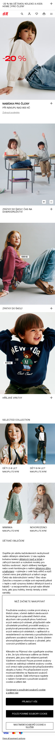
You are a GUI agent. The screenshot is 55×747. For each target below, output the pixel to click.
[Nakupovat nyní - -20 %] (51, 103)
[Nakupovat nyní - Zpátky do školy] (51, 308)
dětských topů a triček (30, 559)
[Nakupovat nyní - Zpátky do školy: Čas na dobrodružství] (51, 209)
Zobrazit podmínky (11, 112)
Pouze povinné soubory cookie (29, 713)
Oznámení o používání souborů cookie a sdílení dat (26, 691)
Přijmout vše (29, 701)
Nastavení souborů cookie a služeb (30, 725)
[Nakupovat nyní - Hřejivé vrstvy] (51, 397)
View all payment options (13, 738)
